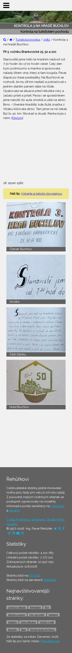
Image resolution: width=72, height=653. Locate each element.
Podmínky (23, 519)
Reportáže (35, 607)
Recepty (12, 629)
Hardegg (53, 614)
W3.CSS (34, 575)
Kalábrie (12, 622)
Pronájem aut (50, 641)
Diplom (17, 118)
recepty (14, 510)
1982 (46, 40)
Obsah (50, 519)
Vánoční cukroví (16, 614)
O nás (10, 519)
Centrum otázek (17, 607)
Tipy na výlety (37, 614)
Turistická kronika (28, 40)
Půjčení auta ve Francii (42, 629)
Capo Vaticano (28, 622)
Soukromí (38, 519)
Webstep (49, 580)
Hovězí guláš (47, 622)
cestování (57, 506)
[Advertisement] (36, 148)
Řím (47, 607)
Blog (23, 629)
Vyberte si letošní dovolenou (41, 193)
